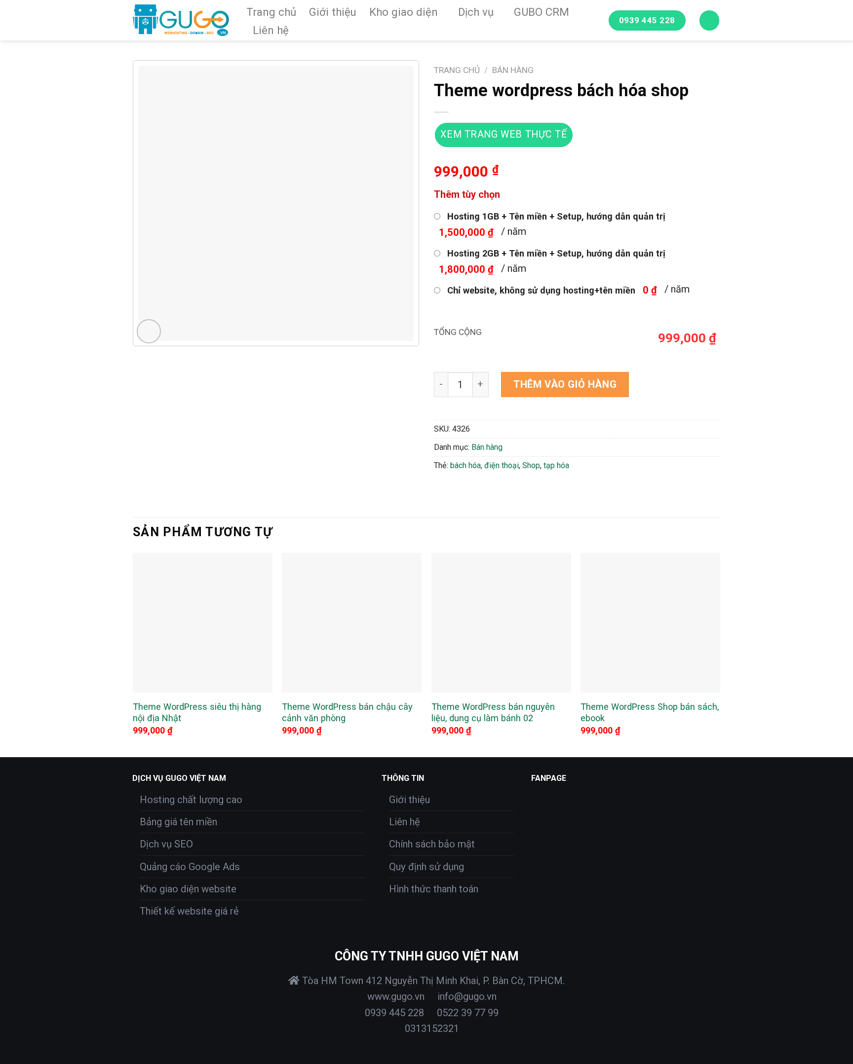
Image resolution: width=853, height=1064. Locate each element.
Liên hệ (271, 30)
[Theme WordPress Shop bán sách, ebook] (650, 623)
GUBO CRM (541, 11)
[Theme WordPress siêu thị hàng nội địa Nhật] (202, 623)
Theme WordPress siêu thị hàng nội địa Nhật (197, 712)
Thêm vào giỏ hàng (565, 384)
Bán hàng (513, 70)
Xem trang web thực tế (503, 134)
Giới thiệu (332, 11)
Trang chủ (271, 11)
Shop (531, 465)
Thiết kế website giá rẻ (189, 911)
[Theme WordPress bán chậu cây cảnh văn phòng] (352, 623)
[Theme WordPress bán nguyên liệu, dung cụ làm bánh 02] (501, 623)
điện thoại (501, 465)
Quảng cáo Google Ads (190, 867)
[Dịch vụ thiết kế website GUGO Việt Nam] (182, 20)
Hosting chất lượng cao (191, 800)
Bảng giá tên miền (178, 822)
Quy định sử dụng (426, 867)
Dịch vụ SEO (166, 844)
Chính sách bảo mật (432, 844)
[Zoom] (149, 331)
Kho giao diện (403, 11)
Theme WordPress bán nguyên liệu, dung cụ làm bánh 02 (493, 712)
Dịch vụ (476, 11)
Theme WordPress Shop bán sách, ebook (650, 712)
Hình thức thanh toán (433, 889)
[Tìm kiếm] (709, 20)
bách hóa (465, 465)
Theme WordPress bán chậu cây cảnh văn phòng (347, 712)
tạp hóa (556, 465)
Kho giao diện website (188, 889)
